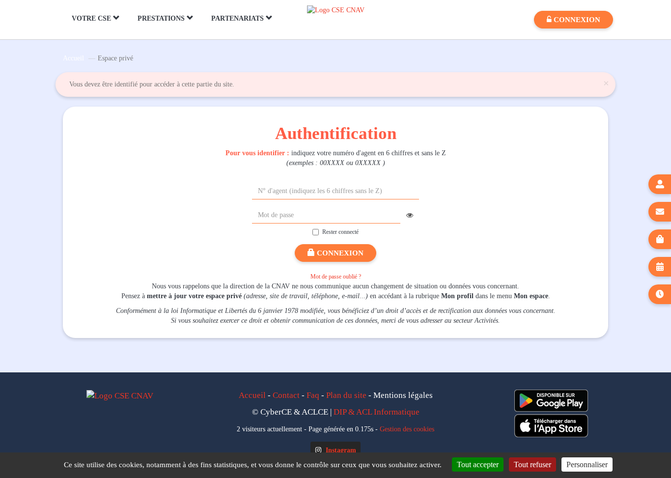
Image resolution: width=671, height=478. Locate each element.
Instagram (340, 450)
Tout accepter (478, 464)
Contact (286, 395)
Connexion (339, 253)
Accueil (73, 58)
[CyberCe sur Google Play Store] (551, 401)
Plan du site (346, 395)
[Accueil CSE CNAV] (335, 9)
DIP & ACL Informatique (376, 412)
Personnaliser (587, 464)
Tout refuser (532, 464)
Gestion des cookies (407, 429)
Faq (313, 395)
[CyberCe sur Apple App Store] (551, 425)
